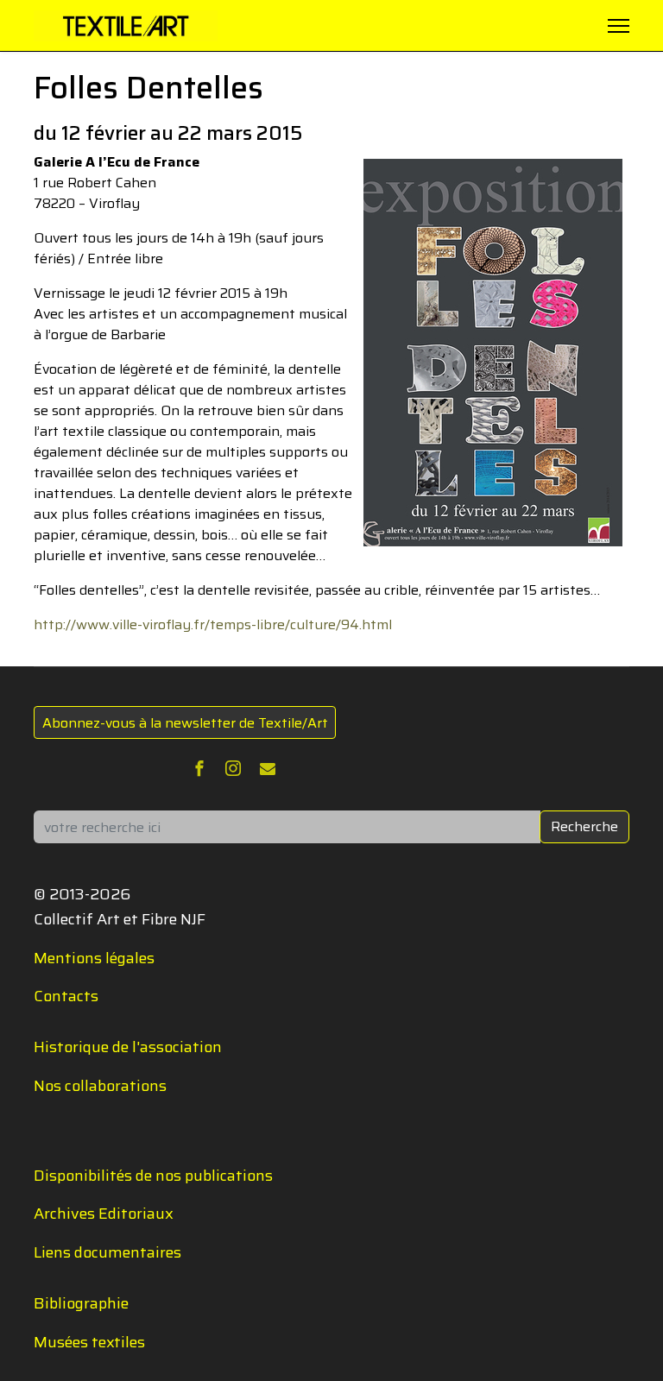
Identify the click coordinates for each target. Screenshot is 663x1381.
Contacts (66, 996)
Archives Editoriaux (104, 1213)
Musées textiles (89, 1342)
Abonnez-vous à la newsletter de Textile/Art (185, 723)
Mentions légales (94, 958)
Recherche (584, 826)
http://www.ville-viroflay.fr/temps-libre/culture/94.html (213, 624)
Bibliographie (81, 1303)
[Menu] (618, 26)
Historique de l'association (128, 1047)
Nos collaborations (100, 1086)
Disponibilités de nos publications (153, 1175)
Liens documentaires (107, 1252)
